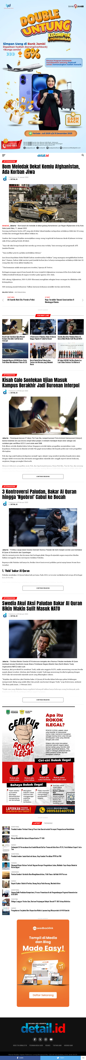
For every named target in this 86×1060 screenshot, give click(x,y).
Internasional (20, 292)
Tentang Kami (57, 1045)
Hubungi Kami (68, 1045)
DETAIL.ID (14, 179)
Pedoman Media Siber (36, 1045)
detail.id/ (5, 226)
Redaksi (47, 1045)
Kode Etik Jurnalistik (20, 1045)
